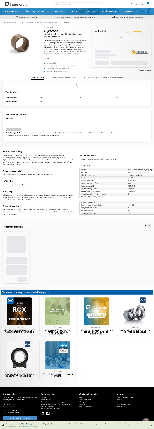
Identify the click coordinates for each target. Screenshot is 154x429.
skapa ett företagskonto (31, 426)
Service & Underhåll (85, 406)
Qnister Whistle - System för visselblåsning (55, 404)
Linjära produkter (85, 400)
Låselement (82, 404)
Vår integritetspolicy (48, 406)
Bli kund (119, 402)
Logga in (16, 426)
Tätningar (82, 402)
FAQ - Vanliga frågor (124, 404)
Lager (81, 397)
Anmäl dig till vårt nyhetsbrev (20, 418)
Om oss (43, 397)
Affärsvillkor (121, 406)
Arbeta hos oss (46, 400)
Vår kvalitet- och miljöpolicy (50, 408)
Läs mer (46, 59)
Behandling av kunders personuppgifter (54, 402)
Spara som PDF (145, 70)
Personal (120, 400)
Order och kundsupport (125, 397)
